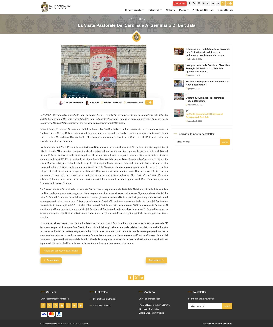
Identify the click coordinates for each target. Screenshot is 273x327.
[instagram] (199, 3)
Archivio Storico (203, 10)
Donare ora (180, 3)
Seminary (117, 103)
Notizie (170, 10)
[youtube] (203, 3)
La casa (131, 19)
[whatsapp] (208, 3)
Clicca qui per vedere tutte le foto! (61, 250)
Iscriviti (225, 142)
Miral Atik (94, 103)
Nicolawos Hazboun (73, 103)
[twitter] (194, 3)
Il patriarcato (133, 10)
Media (183, 10)
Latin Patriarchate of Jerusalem (68, 324)
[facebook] (189, 3)
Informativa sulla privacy (104, 299)
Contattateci (225, 10)
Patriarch (154, 10)
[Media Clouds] (223, 324)
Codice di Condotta (102, 305)
